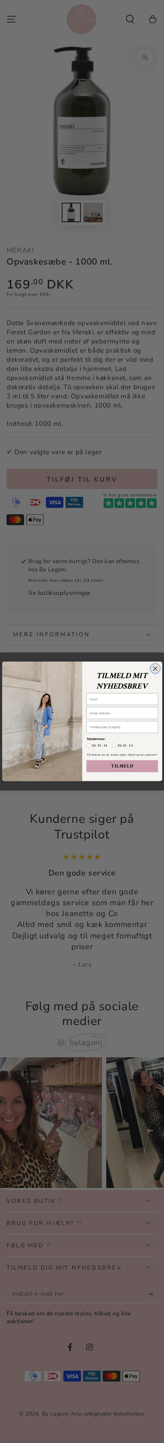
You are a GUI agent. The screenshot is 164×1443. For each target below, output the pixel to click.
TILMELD (122, 766)
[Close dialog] (155, 669)
